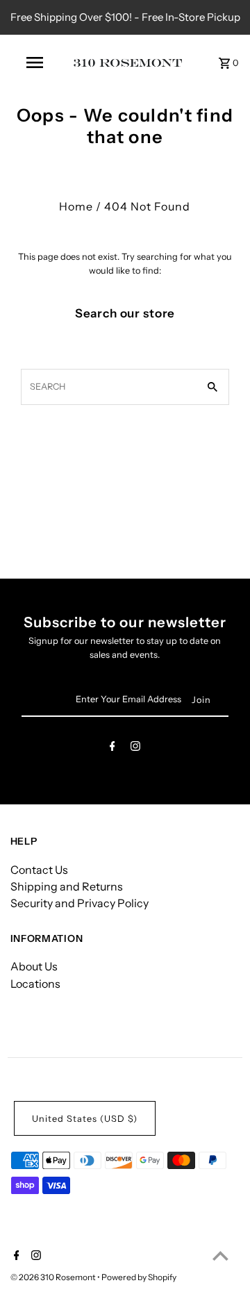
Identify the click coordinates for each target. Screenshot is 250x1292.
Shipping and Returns (66, 886)
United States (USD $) (85, 1118)
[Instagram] (135, 748)
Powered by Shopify (138, 1277)
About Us (34, 966)
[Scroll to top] (220, 1255)
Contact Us (39, 870)
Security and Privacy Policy (79, 903)
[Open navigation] (34, 62)
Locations (35, 984)
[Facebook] (112, 748)
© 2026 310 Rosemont (53, 1277)
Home (76, 206)
